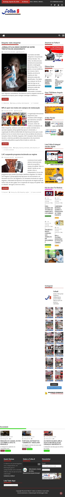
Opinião (57, 217)
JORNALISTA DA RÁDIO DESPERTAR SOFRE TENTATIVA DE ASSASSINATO (18, 48)
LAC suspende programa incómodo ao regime (19, 154)
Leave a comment (9, 149)
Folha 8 (2, 450)
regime (27, 192)
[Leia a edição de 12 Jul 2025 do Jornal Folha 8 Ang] (49, 376)
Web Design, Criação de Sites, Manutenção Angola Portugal (32, 471)
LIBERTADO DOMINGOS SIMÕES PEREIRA (48, 82)
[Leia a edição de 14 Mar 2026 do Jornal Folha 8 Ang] (49, 325)
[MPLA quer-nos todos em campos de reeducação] (14, 113)
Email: (44, 463)
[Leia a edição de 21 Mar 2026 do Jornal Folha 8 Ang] (59, 312)
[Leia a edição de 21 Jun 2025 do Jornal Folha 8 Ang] (59, 376)
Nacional (5, 192)
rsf (38, 147)
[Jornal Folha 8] (3, 35)
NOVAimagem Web (42, 493)
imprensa (21, 147)
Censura (12, 192)
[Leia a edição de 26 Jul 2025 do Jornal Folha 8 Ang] (49, 363)
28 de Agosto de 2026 (7, 436)
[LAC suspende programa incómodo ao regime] (14, 160)
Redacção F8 (21, 52)
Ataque (14, 103)
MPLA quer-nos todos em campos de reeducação (21, 108)
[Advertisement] (43, 20)
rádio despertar (25, 103)
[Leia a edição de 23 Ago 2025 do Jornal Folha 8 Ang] (49, 338)
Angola (16, 147)
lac (16, 192)
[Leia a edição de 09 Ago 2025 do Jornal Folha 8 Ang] (49, 350)
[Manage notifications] (61, 493)
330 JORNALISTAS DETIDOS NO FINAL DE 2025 (59, 82)
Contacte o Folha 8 (9, 476)
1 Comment (35, 103)
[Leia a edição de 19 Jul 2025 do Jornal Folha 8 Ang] (59, 363)
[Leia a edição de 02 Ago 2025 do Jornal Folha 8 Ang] (59, 350)
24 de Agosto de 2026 (50, 436)
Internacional (48, 216)
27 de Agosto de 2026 (29, 436)
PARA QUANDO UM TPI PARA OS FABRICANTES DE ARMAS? (49, 209)
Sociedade (8, 450)
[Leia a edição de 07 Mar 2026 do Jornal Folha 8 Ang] (59, 325)
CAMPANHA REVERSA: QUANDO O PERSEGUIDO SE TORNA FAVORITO (59, 210)
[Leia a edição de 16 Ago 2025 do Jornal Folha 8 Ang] (59, 338)
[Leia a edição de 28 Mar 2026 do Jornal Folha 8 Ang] (49, 312)
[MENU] (63, 35)
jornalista (18, 103)
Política (10, 147)
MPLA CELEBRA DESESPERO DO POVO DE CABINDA (59, 239)
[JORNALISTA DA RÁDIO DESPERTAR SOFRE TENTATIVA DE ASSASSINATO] (14, 55)
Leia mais (5, 99)
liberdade (26, 147)
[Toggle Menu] (39, 464)
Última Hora (6, 103)
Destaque (5, 147)
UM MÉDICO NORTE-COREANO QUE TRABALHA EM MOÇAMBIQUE (49, 236)
